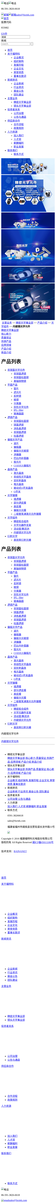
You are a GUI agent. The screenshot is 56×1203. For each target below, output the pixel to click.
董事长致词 (20, 76)
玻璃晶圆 (19, 413)
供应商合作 (13, 120)
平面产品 (12, 385)
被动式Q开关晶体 (23, 488)
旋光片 (17, 462)
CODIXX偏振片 (22, 465)
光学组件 (12, 517)
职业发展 (19, 146)
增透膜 (17, 499)
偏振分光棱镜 (21, 450)
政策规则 (19, 128)
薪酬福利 (19, 143)
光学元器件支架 (22, 525)
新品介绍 (6, 352)
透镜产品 (12, 417)
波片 (16, 443)
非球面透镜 (20, 373)
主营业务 (12, 98)
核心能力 (6, 334)
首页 (9, 50)
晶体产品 (12, 469)
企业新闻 (19, 83)
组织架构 (19, 61)
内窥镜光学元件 (22, 532)
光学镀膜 (12, 495)
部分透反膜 (20, 502)
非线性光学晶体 (22, 476)
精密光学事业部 (22, 102)
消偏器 (17, 454)
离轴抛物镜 (20, 381)
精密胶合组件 (21, 521)
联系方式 (19, 154)
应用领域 (6, 345)
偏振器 (17, 447)
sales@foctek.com (25, 14)
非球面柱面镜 (21, 377)
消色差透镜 (20, 428)
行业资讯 (19, 87)
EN (3, 33)
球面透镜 (19, 424)
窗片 (16, 388)
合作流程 (19, 124)
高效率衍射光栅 (22, 540)
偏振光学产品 (14, 439)
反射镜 (17, 396)
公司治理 (19, 113)
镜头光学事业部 (22, 106)
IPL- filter (18, 410)
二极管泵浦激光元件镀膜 (27, 514)
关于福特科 (13, 53)
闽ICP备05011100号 (43, 842)
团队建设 (19, 94)
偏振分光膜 (20, 510)
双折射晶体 (20, 480)
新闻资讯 (12, 79)
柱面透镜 (19, 436)
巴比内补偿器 (21, 458)
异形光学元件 (21, 407)
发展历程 (19, 65)
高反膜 (17, 506)
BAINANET (20, 851)
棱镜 (16, 399)
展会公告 (19, 91)
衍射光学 (12, 536)
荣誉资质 (19, 72)
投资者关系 (13, 109)
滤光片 (17, 392)
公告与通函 (20, 117)
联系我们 (12, 150)
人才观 (17, 139)
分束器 (17, 403)
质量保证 (6, 337)
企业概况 (19, 57)
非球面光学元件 (16, 370)
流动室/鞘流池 (21, 528)
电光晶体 (19, 484)
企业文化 (19, 68)
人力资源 (12, 132)
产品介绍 (42, 322)
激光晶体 (19, 473)
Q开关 (17, 491)
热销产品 (6, 341)
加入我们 (19, 135)
